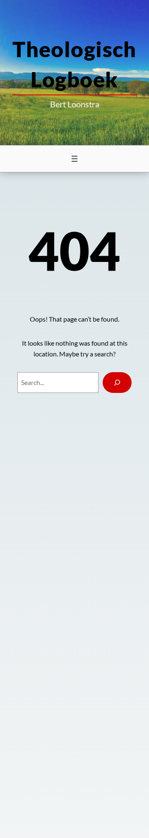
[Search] (117, 382)
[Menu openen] (74, 159)
